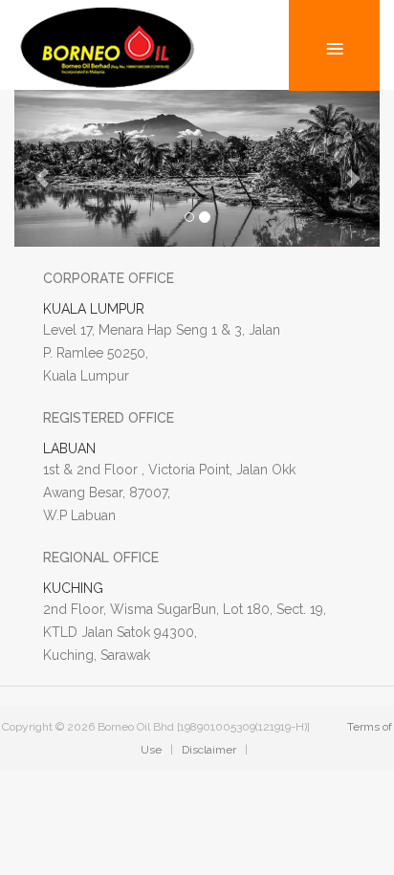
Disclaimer (209, 749)
